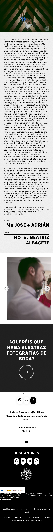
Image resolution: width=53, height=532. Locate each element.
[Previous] (6, 288)
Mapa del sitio (5, 500)
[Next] (47, 288)
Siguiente (26, 429)
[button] (26, 400)
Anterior (26, 416)
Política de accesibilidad (9, 498)
